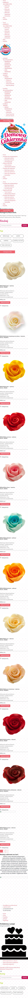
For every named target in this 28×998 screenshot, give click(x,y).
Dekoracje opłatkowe (10, 171)
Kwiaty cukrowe (8, 217)
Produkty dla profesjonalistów (10, 156)
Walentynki (8, 82)
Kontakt (5, 19)
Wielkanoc (8, 80)
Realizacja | (3, 969)
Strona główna (3, 215)
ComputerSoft (9, 969)
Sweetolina (7, 16)
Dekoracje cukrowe (9, 159)
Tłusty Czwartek (10, 83)
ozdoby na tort (18, 240)
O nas (4, 0)
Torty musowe (8, 165)
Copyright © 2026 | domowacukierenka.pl (10, 967)
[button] (4, 306)
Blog (4, 17)
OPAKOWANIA (8, 68)
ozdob (18, 236)
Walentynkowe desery (10, 166)
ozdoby (6, 240)
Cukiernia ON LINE (7, 163)
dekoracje (6, 236)
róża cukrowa (6, 245)
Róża (14, 217)
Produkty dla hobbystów (9, 168)
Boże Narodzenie (10, 85)
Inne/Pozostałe (8, 161)
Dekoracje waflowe (9, 158)
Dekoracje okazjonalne (10, 173)
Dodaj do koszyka (5, 302)
